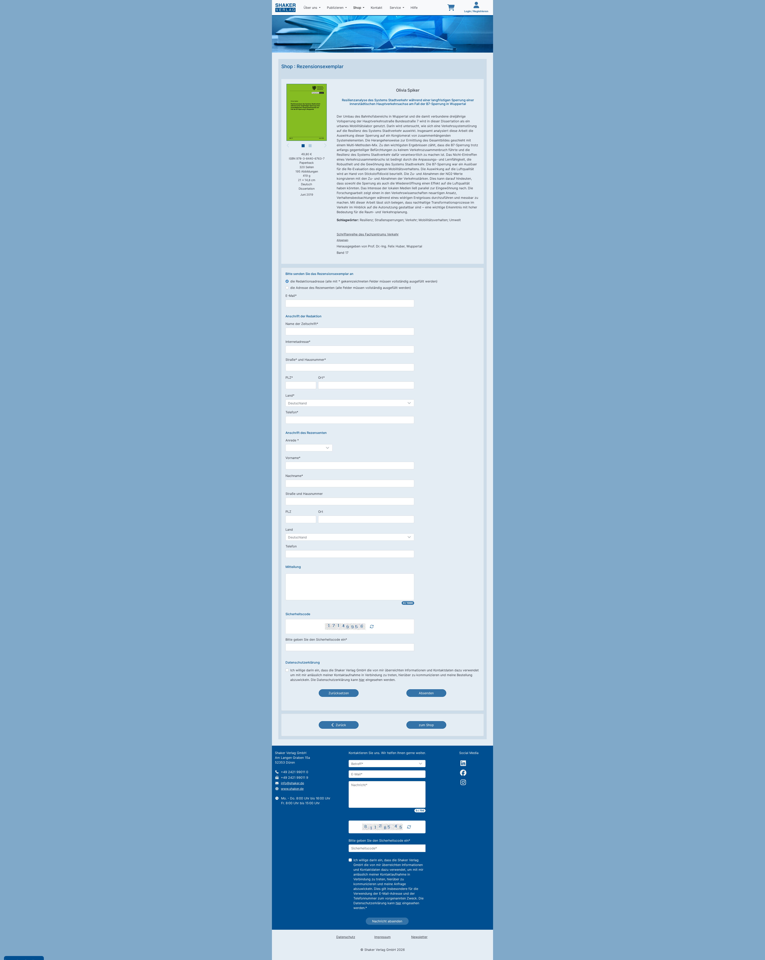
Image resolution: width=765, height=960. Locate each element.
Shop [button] (359, 7)
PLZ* (289, 377)
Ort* (321, 377)
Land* (289, 395)
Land (289, 529)
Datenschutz (345, 937)
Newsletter (419, 937)
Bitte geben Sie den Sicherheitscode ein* (316, 639)
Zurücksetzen (339, 693)
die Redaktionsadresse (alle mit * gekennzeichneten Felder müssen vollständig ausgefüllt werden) (363, 281)
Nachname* (294, 476)
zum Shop (426, 725)
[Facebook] (463, 773)
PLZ (288, 512)
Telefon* (291, 412)
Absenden (426, 693)
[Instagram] (463, 782)
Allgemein (342, 240)
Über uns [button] (311, 8)
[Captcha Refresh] (372, 626)
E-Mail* (291, 296)
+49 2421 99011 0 (294, 772)
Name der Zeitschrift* (301, 324)
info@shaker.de (292, 783)
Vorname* (292, 458)
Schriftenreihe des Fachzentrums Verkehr (368, 234)
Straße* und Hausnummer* (305, 360)
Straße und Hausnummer (304, 494)
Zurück (341, 725)
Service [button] (396, 8)
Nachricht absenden (387, 921)
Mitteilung (293, 567)
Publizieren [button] (335, 8)
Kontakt (377, 8)
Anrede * (292, 440)
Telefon (291, 546)
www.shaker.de (292, 789)
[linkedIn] (463, 763)
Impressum (382, 937)
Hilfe (415, 8)
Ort (320, 512)
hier (362, 680)
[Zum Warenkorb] (451, 7)
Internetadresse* (297, 342)
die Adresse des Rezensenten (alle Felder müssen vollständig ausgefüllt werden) (350, 288)
